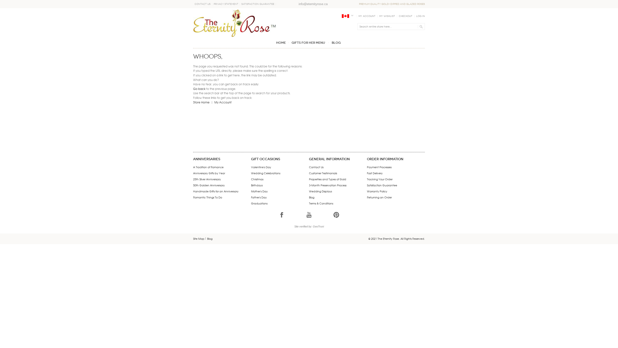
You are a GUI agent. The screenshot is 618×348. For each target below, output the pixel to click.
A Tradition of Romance (208, 167)
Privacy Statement (226, 4)
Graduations (259, 203)
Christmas (257, 179)
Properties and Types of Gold (327, 179)
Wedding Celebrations (265, 173)
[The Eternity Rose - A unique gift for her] (234, 23)
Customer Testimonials (323, 173)
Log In (420, 16)
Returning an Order (379, 197)
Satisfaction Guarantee (257, 4)
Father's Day (259, 197)
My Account (366, 16)
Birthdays (257, 185)
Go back (199, 89)
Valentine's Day (261, 167)
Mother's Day (259, 191)
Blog (311, 197)
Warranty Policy (377, 191)
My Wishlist (387, 16)
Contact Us (203, 4)
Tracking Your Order (380, 179)
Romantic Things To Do (207, 197)
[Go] (420, 26)
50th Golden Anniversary (209, 185)
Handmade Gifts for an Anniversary (216, 191)
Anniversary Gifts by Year (209, 173)
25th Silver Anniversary (207, 179)
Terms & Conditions (321, 203)
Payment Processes (379, 167)
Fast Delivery (375, 173)
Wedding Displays (320, 191)
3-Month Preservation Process (327, 185)
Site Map (198, 238)
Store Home (201, 102)
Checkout (405, 16)
